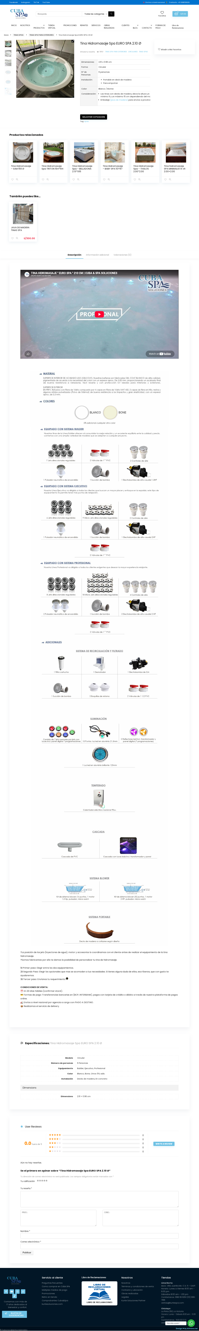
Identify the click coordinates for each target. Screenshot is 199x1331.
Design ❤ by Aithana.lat (187, 1328)
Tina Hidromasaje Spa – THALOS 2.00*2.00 (143, 168)
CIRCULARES (133, 51)
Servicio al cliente (52, 1277)
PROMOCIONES (70, 25)
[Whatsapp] (23, 1291)
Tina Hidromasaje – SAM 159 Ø (21, 167)
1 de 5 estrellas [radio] (38, 1180)
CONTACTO (147, 28)
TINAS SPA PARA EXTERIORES (42, 35)
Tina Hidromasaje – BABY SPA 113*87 (113, 167)
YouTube (46, 2)
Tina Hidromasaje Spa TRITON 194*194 (52, 167)
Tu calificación (27, 1181)
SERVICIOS (96, 25)
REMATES (84, 25)
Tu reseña (26, 1188)
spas (86, 121)
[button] (72, 41)
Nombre (25, 1231)
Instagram (25, 2)
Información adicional (97, 254)
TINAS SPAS (18, 35)
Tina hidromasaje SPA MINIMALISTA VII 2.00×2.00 (174, 168)
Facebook (13, 2)
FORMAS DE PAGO (161, 26)
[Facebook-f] (6, 1291)
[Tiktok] (14, 1296)
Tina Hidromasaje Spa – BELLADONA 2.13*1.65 (82, 168)
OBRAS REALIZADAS (109, 26)
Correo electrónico (30, 1241)
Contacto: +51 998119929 (179, 2)
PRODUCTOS (39, 28)
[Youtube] (11, 1291)
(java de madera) (119, 100)
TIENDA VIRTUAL (51, 26)
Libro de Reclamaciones (178, 26)
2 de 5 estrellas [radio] (39, 1180)
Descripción (74, 254)
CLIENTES (125, 25)
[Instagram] (17, 1291)
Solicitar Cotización (93, 117)
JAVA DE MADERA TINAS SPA (20, 229)
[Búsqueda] (111, 14)
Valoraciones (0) (122, 254)
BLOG (135, 28)
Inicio (6, 35)
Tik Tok (36, 2)
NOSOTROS (25, 25)
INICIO (14, 25)
